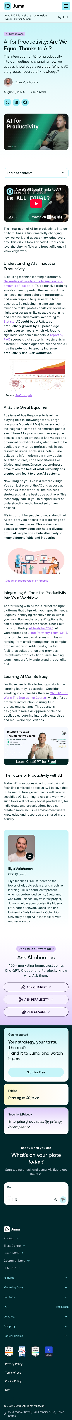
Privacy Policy (14, 1364)
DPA (7, 1389)
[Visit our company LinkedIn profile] (6, 1398)
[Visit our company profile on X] (12, 1398)
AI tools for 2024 (41, 628)
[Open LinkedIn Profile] (29, 856)
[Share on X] (7, 102)
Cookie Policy (13, 1381)
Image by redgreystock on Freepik (27, 580)
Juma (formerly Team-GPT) (47, 633)
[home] (14, 6)
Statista (9, 321)
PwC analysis (24, 395)
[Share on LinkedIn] (16, 102)
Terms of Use (13, 1372)
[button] (65, 6)
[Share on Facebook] (25, 102)
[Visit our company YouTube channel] (19, 1398)
